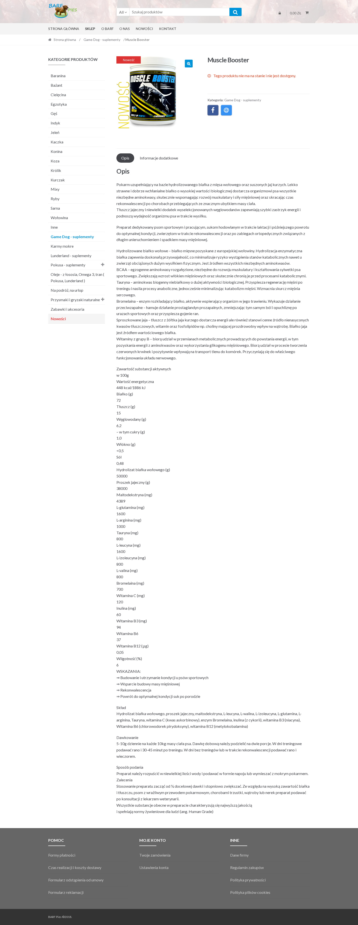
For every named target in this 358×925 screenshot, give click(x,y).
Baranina (58, 75)
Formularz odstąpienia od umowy (76, 880)
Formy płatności (61, 855)
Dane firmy (239, 855)
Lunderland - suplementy (71, 255)
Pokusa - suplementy (68, 264)
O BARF (107, 29)
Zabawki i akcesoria (67, 309)
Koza (55, 161)
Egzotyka (59, 104)
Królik (56, 170)
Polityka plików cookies (250, 892)
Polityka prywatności (248, 880)
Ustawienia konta (154, 867)
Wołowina (59, 217)
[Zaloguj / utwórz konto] (279, 13)
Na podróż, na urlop (67, 290)
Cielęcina (58, 94)
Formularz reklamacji (66, 892)
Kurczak (58, 180)
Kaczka (57, 142)
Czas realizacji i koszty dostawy (74, 867)
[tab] (125, 158)
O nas (124, 29)
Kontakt (167, 29)
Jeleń (55, 132)
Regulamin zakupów (247, 867)
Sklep (90, 29)
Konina (56, 151)
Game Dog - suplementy (102, 39)
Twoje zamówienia (154, 855)
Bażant (56, 85)
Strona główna (63, 29)
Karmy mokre (62, 246)
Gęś (54, 113)
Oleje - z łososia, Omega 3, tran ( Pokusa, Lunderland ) (77, 277)
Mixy (55, 189)
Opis (125, 158)
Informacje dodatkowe (159, 158)
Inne (54, 227)
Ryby (55, 198)
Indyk (55, 123)
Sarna (55, 208)
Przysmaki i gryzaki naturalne (75, 299)
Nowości (144, 29)
